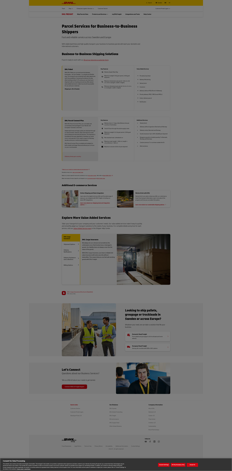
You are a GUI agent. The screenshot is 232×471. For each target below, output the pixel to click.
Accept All (192, 465)
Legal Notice (27, 469)
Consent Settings (164, 465)
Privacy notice (20, 469)
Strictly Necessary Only (178, 465)
